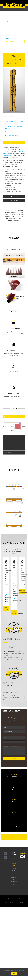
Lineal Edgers (8, 155)
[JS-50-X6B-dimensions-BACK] (14, 507)
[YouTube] (5, 853)
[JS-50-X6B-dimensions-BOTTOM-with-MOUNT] (14, 520)
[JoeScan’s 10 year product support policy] (14, 621)
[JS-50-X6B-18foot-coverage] (14, 272)
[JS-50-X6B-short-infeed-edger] (14, 298)
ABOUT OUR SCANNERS (14, 879)
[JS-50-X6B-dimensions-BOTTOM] (14, 494)
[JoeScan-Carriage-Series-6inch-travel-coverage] (14, 285)
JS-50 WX (14, 859)
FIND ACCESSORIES (12, 135)
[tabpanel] (14, 427)
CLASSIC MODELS (14, 869)
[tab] (14, 142)
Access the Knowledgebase (22, 591)
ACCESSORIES (14, 874)
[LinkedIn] (5, 857)
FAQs (14, 884)
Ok (14, 973)
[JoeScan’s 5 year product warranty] (14, 665)
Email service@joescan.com (6, 608)
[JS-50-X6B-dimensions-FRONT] (14, 481)
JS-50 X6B (14, 864)
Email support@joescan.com (14, 612)
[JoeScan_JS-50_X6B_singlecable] (14, 259)
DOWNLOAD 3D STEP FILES (14, 132)
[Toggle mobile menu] (25, 8)
